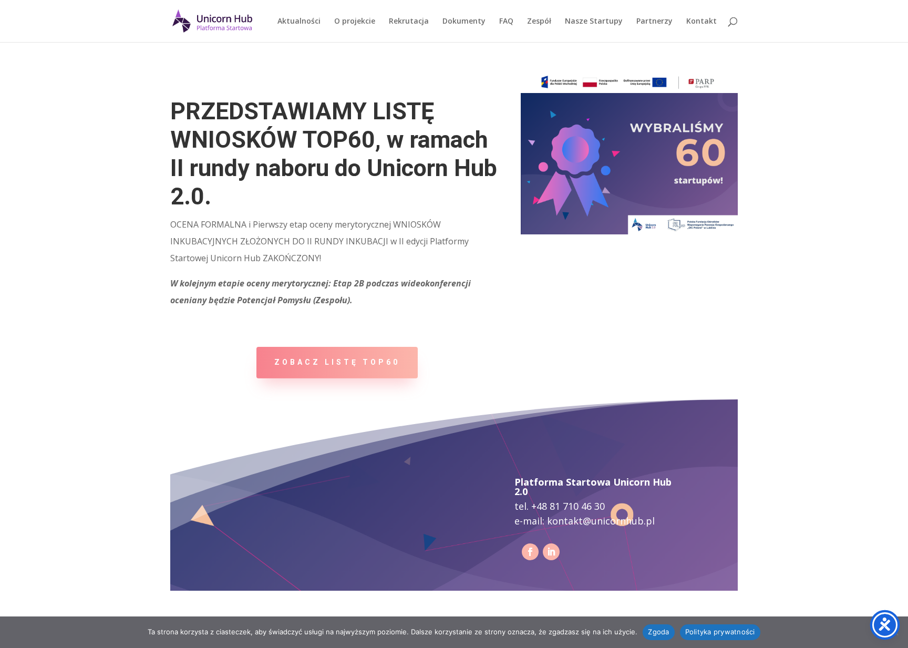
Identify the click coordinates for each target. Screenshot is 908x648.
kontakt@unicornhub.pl (601, 521)
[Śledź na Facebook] (530, 551)
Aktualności (299, 21)
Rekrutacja (409, 21)
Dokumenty (464, 21)
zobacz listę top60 (337, 362)
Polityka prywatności (720, 632)
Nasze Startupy (594, 21)
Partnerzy (654, 21)
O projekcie (354, 21)
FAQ (506, 21)
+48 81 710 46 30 (568, 506)
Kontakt (701, 21)
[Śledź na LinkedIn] (551, 551)
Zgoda (658, 632)
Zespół (539, 21)
